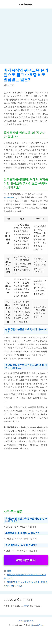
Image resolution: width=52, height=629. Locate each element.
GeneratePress (37, 625)
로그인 (27, 606)
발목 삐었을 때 (26, 560)
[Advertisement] (26, 37)
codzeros (26, 4)
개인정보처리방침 (26, 621)
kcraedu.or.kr (10, 197)
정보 (9, 571)
